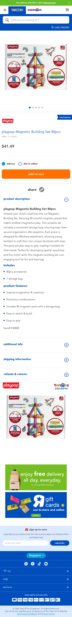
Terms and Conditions (27, 614)
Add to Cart (36, 174)
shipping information (17, 359)
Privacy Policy (48, 614)
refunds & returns (15, 374)
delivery (11, 163)
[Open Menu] (5, 10)
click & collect (30, 163)
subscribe (59, 543)
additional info (13, 344)
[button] (69, 2)
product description (16, 199)
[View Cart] (67, 10)
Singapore (35, 555)
